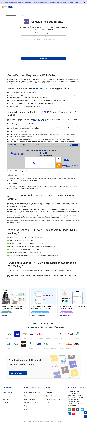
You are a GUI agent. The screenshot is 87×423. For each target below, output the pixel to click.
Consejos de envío (30, 402)
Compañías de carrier (11, 15)
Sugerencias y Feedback (54, 399)
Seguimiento (28, 406)
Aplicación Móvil (28, 186)
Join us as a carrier (18, 373)
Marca (26, 409)
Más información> (79, 2)
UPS (39, 121)
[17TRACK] (7, 7)
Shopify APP (67, 216)
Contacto (49, 393)
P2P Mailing (37, 88)
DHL (46, 121)
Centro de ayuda (51, 396)
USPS (35, 121)
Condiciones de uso (9, 396)
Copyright (6, 402)
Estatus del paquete (30, 396)
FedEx (43, 121)
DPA (4, 406)
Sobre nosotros (7, 393)
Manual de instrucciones (32, 393)
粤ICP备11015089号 (58, 421)
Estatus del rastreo (30, 399)
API (61, 216)
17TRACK (47, 112)
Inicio (3, 15)
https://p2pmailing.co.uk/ (44, 33)
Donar (48, 402)
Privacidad (6, 399)
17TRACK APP (43, 211)
